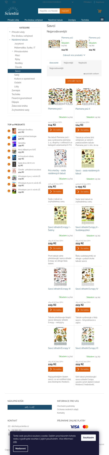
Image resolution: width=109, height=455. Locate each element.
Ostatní (17, 82)
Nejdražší (83, 63)
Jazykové (19, 43)
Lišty (16, 86)
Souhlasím (88, 437)
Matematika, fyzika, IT (24, 47)
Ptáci (17, 55)
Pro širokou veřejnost (22, 36)
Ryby (17, 59)
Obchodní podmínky (52, 2)
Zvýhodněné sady (20, 110)
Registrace (100, 2)
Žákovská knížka (20, 106)
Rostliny (19, 63)
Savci (17, 71)
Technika (16, 94)
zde (15, 441)
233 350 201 (17, 430)
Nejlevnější (68, 63)
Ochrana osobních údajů (67, 409)
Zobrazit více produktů (73, 55)
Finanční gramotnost (22, 98)
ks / (30, 407)
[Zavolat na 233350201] (9, 2)
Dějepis (15, 102)
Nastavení (20, 448)
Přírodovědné (21, 51)
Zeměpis (16, 90)
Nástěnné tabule (20, 40)
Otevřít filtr (74, 81)
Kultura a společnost (24, 78)
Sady (16, 75)
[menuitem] (13, 20)
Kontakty (61, 413)
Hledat (65, 11)
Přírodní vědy (18, 32)
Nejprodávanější (56, 68)
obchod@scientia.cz (20, 426)
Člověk (18, 67)
